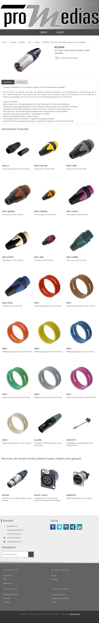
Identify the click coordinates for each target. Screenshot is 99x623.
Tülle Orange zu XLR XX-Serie (45, 213)
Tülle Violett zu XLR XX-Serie (77, 213)
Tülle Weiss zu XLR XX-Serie (12, 258)
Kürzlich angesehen (59, 594)
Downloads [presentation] (21, 82)
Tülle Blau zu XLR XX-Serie (12, 304)
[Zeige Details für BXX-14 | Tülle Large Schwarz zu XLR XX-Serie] (17, 149)
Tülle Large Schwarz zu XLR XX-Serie (16, 167)
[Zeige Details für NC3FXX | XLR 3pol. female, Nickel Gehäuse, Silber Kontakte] (17, 479)
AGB (4, 579)
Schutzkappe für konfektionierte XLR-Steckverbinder (79, 442)
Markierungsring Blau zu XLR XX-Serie (80, 350)
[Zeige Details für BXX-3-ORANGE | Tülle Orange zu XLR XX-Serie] (49, 195)
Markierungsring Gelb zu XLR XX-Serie (48, 350)
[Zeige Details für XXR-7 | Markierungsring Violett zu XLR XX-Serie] (81, 378)
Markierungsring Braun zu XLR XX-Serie (80, 304)
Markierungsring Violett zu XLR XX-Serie (81, 395)
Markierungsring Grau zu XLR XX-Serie (48, 395)
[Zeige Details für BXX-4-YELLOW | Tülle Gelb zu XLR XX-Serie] (49, 149)
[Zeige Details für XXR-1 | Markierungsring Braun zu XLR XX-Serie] (81, 286)
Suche (54, 602)
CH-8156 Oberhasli (14, 534)
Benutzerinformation (10, 594)
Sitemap (55, 579)
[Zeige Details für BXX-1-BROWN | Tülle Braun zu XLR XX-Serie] (17, 195)
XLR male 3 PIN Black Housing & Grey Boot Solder (48, 442)
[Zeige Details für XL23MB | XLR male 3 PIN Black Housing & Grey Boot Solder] (49, 423)
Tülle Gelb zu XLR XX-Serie (44, 167)
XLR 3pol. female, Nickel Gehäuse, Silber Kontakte (17, 497)
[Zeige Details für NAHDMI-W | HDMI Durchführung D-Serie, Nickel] (81, 479)
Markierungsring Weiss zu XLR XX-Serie (16, 441)
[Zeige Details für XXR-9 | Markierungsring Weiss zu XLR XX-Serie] (17, 423)
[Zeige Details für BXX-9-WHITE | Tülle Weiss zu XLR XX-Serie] (17, 241)
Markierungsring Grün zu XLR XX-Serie (16, 395)
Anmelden (95, 3)
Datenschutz (7, 575)
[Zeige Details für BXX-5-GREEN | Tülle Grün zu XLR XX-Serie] (81, 241)
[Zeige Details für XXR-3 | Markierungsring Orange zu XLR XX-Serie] (17, 332)
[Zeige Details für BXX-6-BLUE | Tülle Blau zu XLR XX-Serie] (17, 286)
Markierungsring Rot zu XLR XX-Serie (47, 304)
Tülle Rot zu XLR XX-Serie (43, 258)
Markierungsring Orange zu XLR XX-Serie (17, 350)
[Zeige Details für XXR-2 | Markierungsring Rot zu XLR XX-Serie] (49, 286)
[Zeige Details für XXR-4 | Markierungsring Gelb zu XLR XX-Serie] (49, 332)
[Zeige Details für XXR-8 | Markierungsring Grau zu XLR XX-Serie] (49, 378)
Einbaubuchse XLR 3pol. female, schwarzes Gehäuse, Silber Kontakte (47, 497)
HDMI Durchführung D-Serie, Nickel (79, 496)
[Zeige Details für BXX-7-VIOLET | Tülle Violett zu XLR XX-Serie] (81, 195)
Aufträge (6, 602)
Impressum (7, 583)
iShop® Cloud (75, 614)
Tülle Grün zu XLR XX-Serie (76, 258)
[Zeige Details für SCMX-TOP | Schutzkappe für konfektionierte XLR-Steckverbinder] (81, 423)
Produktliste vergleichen (60, 598)
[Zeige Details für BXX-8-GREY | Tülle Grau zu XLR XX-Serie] (81, 149)
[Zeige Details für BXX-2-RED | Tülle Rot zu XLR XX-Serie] (49, 241)
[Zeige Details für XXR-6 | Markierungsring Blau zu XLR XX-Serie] (81, 332)
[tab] (7, 82)
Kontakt (54, 575)
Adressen (6, 598)
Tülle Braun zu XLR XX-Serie (12, 213)
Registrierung (91, 3)
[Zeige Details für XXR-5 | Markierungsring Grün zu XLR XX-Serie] (17, 378)
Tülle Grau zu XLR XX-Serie (76, 167)
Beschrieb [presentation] (7, 82)
